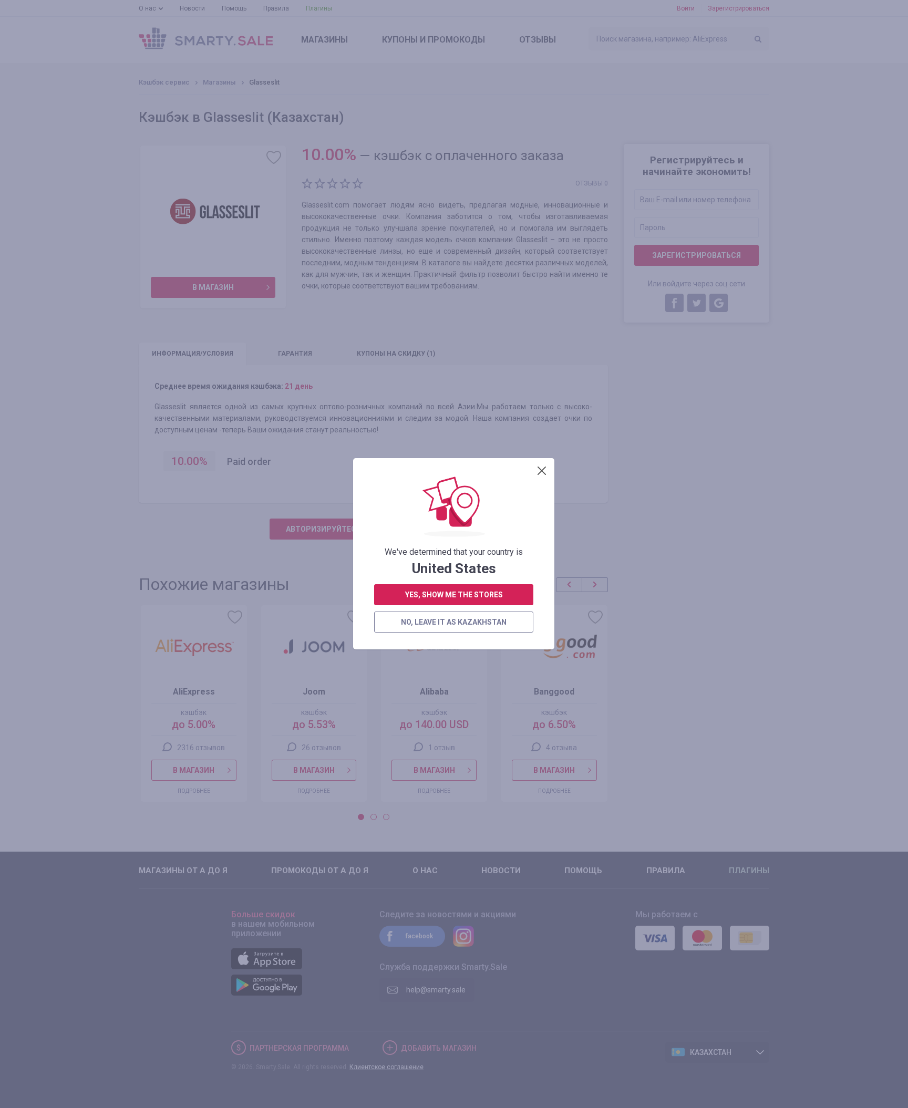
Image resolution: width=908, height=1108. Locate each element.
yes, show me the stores (454, 595)
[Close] (542, 471)
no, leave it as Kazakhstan (454, 622)
